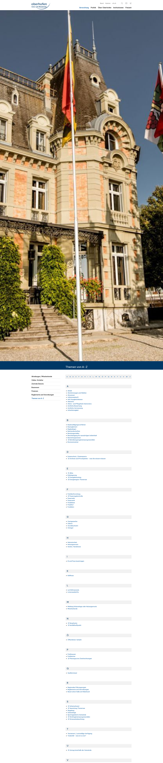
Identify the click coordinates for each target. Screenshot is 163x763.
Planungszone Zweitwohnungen (81, 658)
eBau (71, 473)
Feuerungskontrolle (76, 496)
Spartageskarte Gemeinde (77, 715)
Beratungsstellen (73, 433)
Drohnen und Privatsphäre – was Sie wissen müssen (88, 459)
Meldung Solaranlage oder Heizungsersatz (82, 606)
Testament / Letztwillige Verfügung (80, 733)
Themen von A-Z (37, 398)
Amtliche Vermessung (75, 408)
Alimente (71, 402)
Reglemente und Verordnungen (42, 395)
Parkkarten (71, 656)
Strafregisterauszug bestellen (80, 717)
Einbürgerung (72, 475)
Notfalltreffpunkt (75, 625)
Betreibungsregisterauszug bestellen (82, 440)
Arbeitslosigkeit (73, 410)
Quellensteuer (72, 673)
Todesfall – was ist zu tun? (77, 736)
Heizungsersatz (73, 544)
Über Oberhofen (104, 8)
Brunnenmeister (73, 442)
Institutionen (118, 8)
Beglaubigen (72, 429)
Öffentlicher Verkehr (75, 640)
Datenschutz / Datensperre (77, 456)
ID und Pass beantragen (76, 561)
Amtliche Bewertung (75, 406)
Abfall (70, 391)
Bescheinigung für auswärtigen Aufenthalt (82, 435)
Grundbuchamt (73, 526)
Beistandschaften (74, 431)
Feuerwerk (71, 500)
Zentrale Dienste (37, 384)
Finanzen (34, 391)
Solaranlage (72, 713)
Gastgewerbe (72, 521)
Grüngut (70, 528)
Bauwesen (35, 387)
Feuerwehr (71, 498)
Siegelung (71, 710)
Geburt (70, 523)
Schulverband (74, 706)
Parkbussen (72, 654)
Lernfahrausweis (73, 590)
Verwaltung (84, 8)
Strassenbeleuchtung (77, 719)
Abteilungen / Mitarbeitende (41, 376)
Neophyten (73, 623)
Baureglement (72, 427)
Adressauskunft (73, 397)
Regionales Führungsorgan (77, 687)
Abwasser (71, 395)
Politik (93, 8)
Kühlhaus (71, 575)
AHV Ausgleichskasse (75, 399)
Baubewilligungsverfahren (77, 425)
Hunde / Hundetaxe (74, 547)
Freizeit (128, 8)
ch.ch (114, 3)
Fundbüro (71, 507)
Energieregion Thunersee (78, 479)
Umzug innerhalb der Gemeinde (80, 750)
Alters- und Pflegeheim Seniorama (80, 404)
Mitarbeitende (72, 609)
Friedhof (70, 505)
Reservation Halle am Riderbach (79, 692)
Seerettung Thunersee (77, 708)
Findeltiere (71, 503)
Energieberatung (75, 477)
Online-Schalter (37, 380)
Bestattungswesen (74, 438)
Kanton (107, 3)
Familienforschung (74, 494)
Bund (102, 3)
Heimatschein (72, 542)
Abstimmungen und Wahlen (77, 393)
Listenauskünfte (73, 592)
